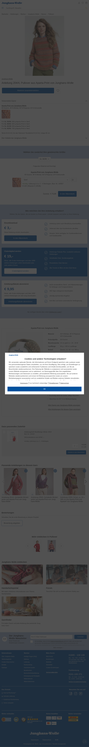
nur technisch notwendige (38, 383)
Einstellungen (53, 383)
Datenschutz (64, 383)
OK (44, 389)
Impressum (24, 383)
